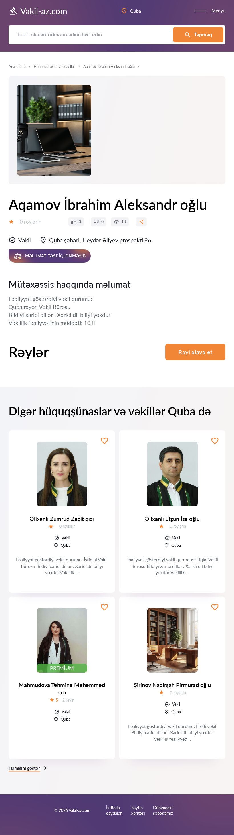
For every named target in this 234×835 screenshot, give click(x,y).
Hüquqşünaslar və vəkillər (54, 66)
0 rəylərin (30, 221)
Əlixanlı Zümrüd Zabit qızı (62, 518)
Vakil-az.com (43, 11)
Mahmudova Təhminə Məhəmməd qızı (62, 688)
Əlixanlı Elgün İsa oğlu (172, 518)
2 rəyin (68, 700)
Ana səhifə (17, 66)
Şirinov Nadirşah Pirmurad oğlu (172, 684)
